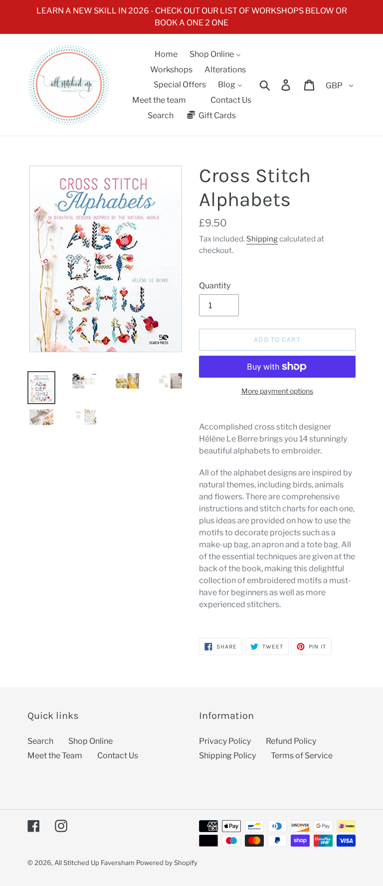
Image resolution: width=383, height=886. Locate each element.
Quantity (214, 285)
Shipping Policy (227, 755)
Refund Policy (291, 741)
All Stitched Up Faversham (94, 863)
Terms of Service (302, 755)
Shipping (262, 238)
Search (40, 741)
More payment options (277, 391)
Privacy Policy (225, 741)
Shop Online (90, 741)
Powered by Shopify (166, 863)
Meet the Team (54, 755)
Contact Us (117, 755)
